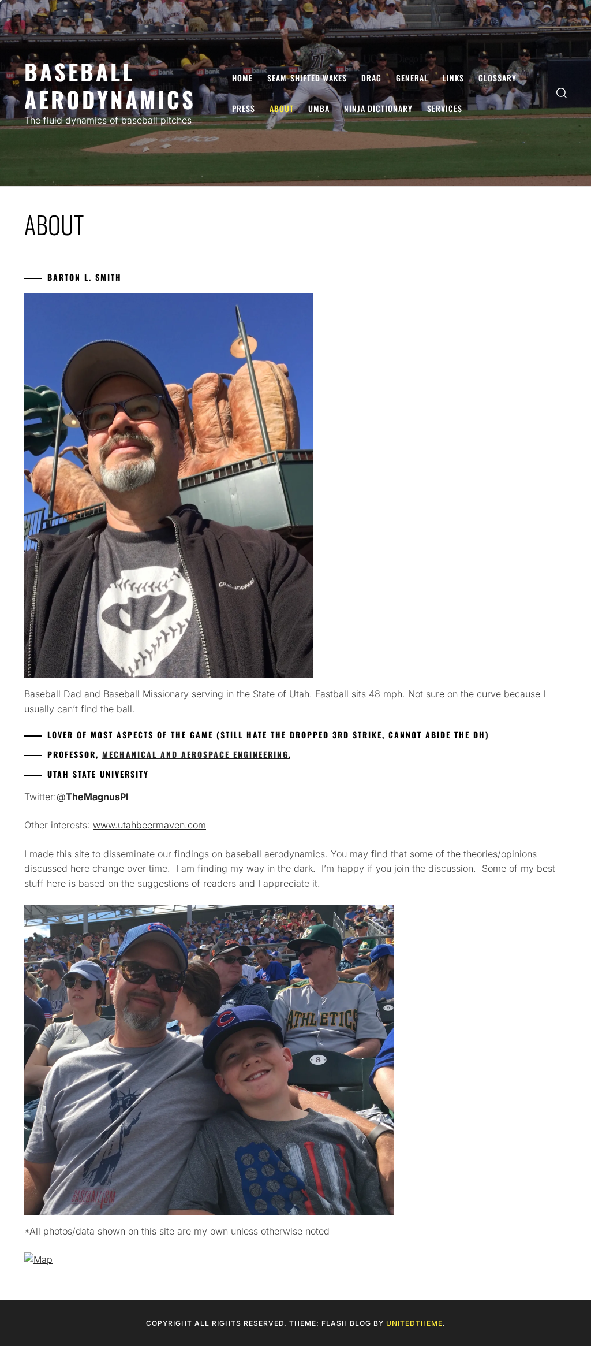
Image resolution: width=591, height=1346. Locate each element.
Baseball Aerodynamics (110, 85)
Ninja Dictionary (378, 108)
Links (453, 78)
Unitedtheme (414, 1323)
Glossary (497, 78)
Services (444, 108)
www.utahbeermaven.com (149, 825)
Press (243, 108)
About (282, 108)
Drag (371, 78)
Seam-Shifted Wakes (307, 78)
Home (242, 78)
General (412, 78)
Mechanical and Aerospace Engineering (195, 754)
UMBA (319, 108)
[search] (561, 93)
